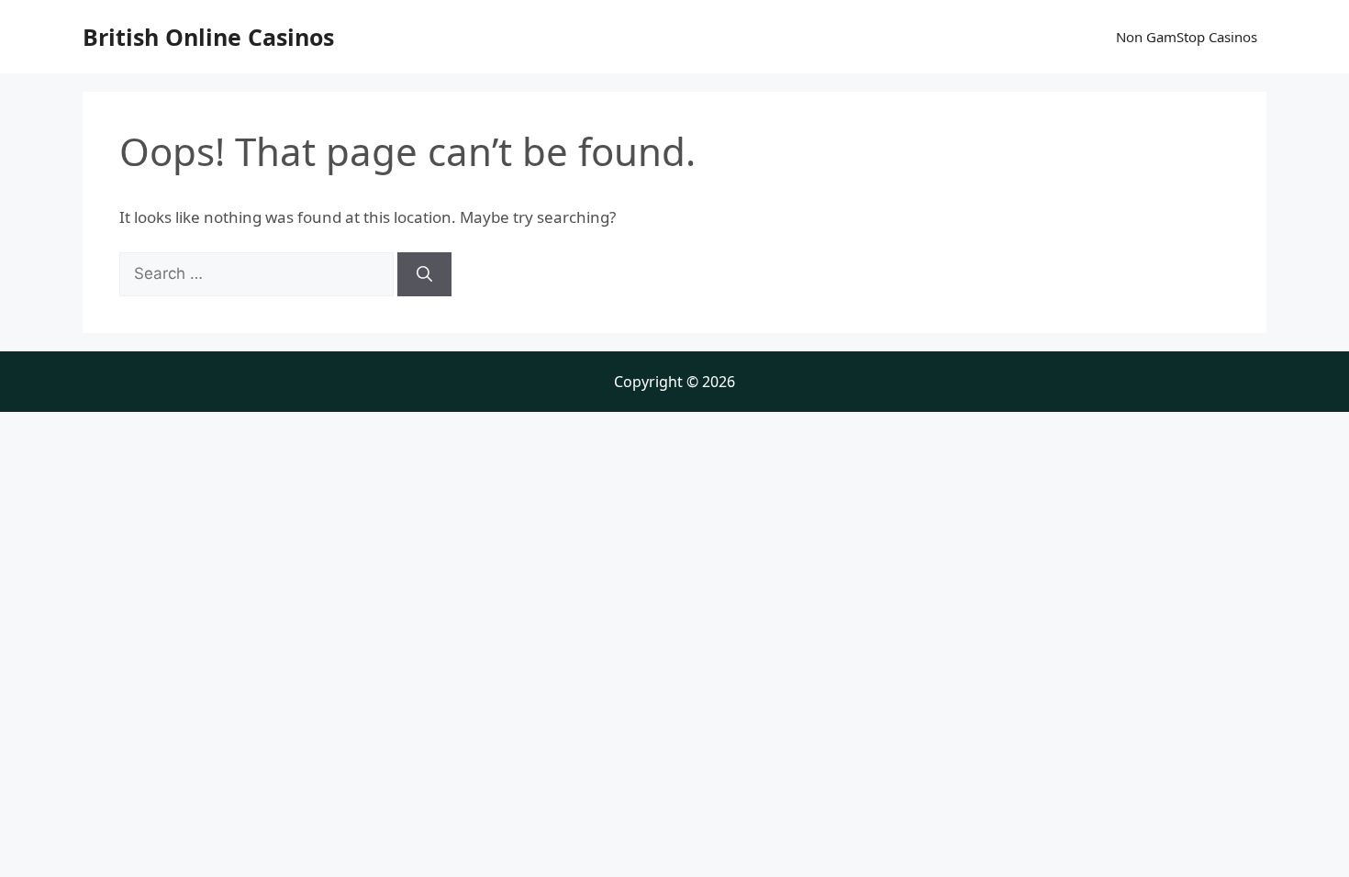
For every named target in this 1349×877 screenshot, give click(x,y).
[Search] (424, 274)
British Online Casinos (208, 36)
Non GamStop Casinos (1186, 37)
